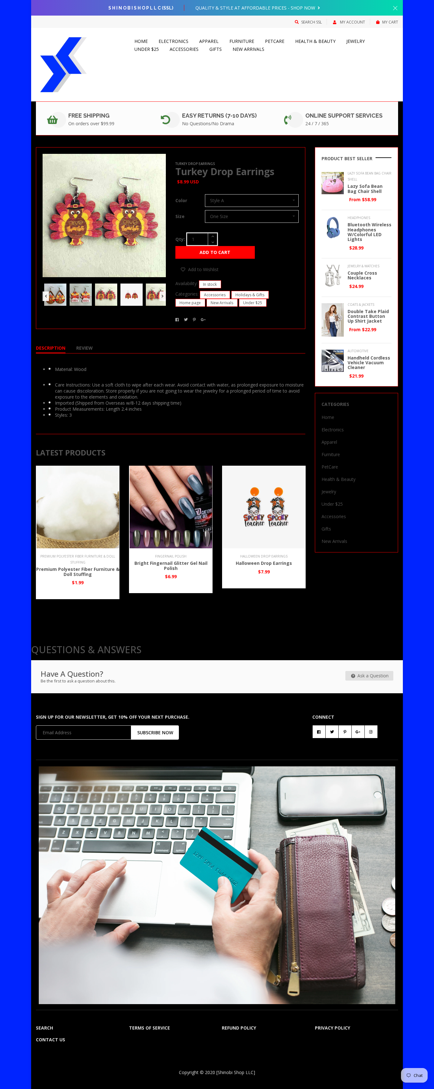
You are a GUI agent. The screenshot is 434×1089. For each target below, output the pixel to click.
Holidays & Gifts (249, 295)
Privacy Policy (332, 1028)
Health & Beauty (315, 41)
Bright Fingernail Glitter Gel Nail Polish (170, 565)
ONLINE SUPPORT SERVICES (344, 115)
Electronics (173, 41)
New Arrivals (248, 49)
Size (180, 216)
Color (181, 200)
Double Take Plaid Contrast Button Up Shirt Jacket (368, 316)
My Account (352, 22)
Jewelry (355, 41)
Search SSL (311, 22)
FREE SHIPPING (89, 115)
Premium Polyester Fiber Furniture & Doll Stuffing (77, 571)
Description (50, 348)
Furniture (241, 41)
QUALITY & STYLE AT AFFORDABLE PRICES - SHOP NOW (255, 8)
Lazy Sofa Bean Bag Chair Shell (365, 188)
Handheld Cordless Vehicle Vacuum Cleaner (369, 363)
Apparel (209, 41)
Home (141, 41)
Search (44, 1028)
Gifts (215, 49)
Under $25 (146, 49)
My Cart (390, 22)
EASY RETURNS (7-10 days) (219, 115)
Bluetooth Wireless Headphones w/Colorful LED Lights (369, 232)
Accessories (184, 49)
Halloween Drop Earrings (264, 563)
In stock (210, 284)
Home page (190, 302)
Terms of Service (149, 1028)
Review (84, 348)
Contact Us (50, 1040)
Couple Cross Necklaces (362, 275)
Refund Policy (239, 1028)
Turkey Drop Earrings (225, 171)
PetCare (274, 41)
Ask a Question (372, 676)
